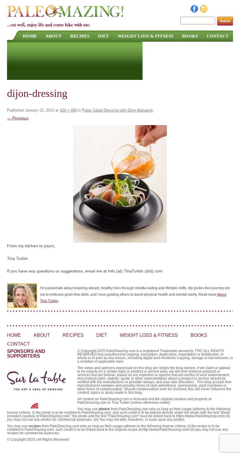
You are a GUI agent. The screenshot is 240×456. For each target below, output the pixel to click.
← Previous (17, 118)
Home (30, 36)
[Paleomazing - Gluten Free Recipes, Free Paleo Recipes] (65, 16)
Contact (218, 36)
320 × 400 (68, 110)
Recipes (79, 36)
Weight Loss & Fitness (145, 36)
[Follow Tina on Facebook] (195, 11)
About (53, 36)
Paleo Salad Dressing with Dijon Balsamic (117, 110)
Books (190, 36)
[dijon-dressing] (120, 184)
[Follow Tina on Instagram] (204, 11)
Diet (103, 36)
